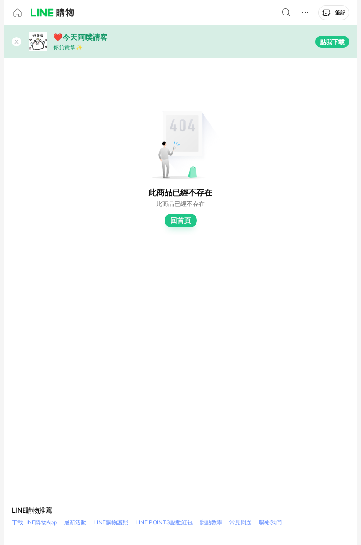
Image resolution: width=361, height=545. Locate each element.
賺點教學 (211, 522)
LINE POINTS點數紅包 (164, 522)
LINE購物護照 (111, 522)
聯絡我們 (270, 522)
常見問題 (240, 522)
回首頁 (180, 220)
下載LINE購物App (34, 522)
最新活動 (75, 522)
